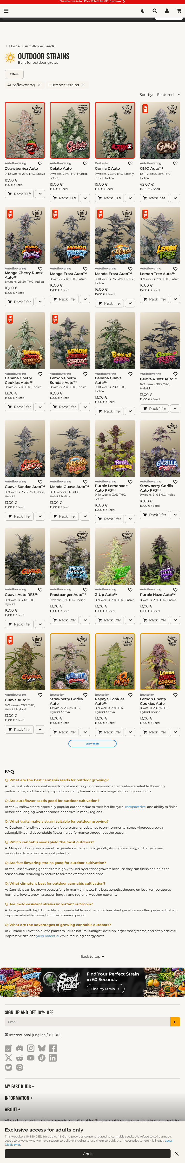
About (11, 1109)
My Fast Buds (18, 1086)
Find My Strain (103, 989)
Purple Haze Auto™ (158, 594)
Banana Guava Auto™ (108, 380)
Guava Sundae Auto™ (25, 486)
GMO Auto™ (151, 168)
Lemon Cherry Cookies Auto (153, 701)
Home (14, 46)
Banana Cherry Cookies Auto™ (19, 380)
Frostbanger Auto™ (68, 594)
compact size (135, 807)
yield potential (47, 936)
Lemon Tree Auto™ (158, 273)
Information (17, 1097)
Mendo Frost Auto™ (113, 273)
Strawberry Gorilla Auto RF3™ (156, 488)
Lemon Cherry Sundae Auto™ (63, 380)
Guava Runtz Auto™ (158, 379)
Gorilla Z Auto (107, 168)
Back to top (90, 956)
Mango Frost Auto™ (68, 273)
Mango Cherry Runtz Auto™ (24, 275)
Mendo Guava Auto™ (69, 486)
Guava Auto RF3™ (22, 594)
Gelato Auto (61, 168)
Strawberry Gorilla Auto (66, 701)
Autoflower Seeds (39, 46)
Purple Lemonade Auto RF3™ (111, 488)
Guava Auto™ (17, 700)
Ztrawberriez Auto (21, 168)
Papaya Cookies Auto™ (110, 701)
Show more (92, 743)
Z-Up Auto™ (106, 594)
